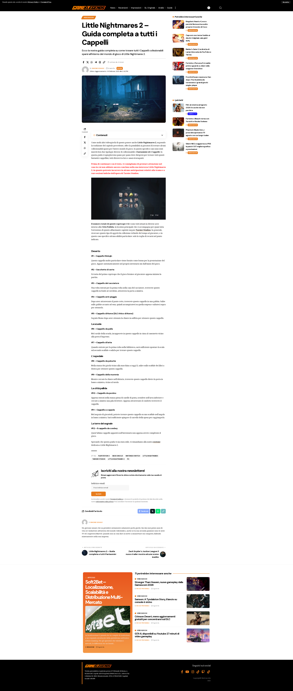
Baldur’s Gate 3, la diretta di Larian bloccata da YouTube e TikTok (198, 52)
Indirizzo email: (98, 483)
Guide (119, 68)
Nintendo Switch (133, 456)
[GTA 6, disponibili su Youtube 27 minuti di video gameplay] (198, 635)
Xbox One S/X (117, 456)
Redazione (90, 647)
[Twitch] (203, 672)
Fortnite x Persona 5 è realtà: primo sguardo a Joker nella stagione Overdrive (198, 66)
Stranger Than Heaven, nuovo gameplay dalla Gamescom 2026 (159, 584)
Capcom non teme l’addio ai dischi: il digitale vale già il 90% (198, 38)
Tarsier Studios (98, 459)
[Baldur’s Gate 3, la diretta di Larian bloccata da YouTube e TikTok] (178, 52)
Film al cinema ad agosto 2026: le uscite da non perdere (196, 108)
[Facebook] (182, 672)
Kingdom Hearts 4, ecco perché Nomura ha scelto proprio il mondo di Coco (197, 24)
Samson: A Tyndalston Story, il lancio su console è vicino (156, 601)
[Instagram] (193, 672)
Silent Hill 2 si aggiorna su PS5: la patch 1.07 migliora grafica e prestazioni (198, 146)
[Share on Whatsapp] (91, 62)
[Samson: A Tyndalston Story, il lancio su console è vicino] (198, 601)
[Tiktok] (209, 672)
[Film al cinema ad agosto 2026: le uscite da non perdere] (178, 108)
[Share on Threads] (100, 62)
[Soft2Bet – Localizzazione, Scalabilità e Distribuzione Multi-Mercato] (107, 619)
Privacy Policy (33, 2)
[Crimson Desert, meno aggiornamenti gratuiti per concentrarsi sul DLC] (198, 618)
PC (128, 459)
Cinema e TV (192, 114)
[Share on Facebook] (83, 62)
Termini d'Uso (46, 2)
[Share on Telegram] (95, 62)
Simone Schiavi (98, 68)
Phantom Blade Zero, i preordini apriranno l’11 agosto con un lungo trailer (197, 133)
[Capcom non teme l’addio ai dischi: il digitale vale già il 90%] (178, 38)
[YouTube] (187, 672)
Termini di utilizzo (116, 499)
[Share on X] (87, 62)
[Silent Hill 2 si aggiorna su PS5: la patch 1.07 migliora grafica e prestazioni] (178, 146)
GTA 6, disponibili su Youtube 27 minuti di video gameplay (157, 635)
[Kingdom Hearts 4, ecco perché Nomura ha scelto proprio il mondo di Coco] (178, 24)
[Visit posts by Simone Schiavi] (85, 522)
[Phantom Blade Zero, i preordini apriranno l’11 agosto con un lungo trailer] (178, 133)
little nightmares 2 (116, 459)
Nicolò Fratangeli (142, 589)
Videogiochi (89, 18)
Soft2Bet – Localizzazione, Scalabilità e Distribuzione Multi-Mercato (103, 592)
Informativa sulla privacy (105, 502)
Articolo (91, 577)
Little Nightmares (150, 456)
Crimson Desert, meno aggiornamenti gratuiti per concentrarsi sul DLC (155, 618)
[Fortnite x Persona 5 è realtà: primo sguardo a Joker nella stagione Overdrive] (178, 66)
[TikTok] (198, 672)
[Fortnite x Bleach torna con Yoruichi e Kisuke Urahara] (178, 121)
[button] (286, 2)
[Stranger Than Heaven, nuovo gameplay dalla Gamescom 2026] (198, 584)
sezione (156, 442)
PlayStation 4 (104, 456)
